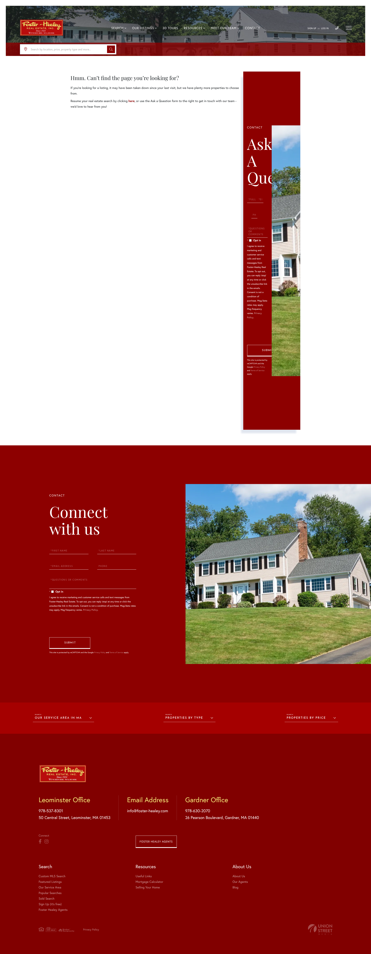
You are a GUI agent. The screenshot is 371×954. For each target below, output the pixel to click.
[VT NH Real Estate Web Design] (320, 929)
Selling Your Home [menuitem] (148, 887)
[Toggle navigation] (349, 28)
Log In (325, 28)
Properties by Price (306, 718)
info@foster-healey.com (147, 810)
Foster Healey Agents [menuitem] (53, 910)
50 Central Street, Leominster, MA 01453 (74, 817)
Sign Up (311, 28)
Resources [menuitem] (193, 28)
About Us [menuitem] (238, 876)
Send (267, 350)
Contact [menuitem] (252, 28)
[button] (111, 49)
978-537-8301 (51, 810)
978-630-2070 (197, 810)
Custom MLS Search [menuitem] (52, 876)
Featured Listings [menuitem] (50, 882)
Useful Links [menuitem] (144, 876)
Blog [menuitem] (235, 887)
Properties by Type (184, 718)
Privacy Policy (259, 367)
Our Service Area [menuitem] (50, 887)
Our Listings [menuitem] (143, 28)
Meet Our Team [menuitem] (224, 28)
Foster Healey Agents (156, 841)
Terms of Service (257, 370)
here (131, 101)
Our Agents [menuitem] (240, 882)
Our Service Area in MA (58, 718)
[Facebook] (40, 841)
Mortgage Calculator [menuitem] (149, 882)
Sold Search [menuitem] (46, 899)
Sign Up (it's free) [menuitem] (50, 904)
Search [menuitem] (117, 28)
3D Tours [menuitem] (170, 28)
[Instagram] (46, 841)
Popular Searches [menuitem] (50, 893)
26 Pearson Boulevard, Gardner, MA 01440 (222, 817)
